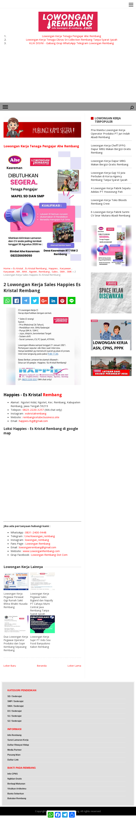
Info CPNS (12, 774)
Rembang (44, 271)
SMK (69, 271)
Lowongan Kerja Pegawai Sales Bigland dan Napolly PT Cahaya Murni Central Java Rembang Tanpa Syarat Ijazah (41, 603)
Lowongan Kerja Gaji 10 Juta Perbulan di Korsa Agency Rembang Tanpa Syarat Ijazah (109, 176)
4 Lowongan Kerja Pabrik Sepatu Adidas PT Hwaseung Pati (111, 189)
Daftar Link (13, 760)
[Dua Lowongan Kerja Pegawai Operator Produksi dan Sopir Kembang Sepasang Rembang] (16, 624)
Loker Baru (10, 665)
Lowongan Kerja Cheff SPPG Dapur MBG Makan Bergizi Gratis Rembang (111, 149)
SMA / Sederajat (15, 706)
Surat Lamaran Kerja (18, 740)
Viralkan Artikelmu (16, 788)
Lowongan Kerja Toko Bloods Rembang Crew (109, 201)
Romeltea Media (10, 817)
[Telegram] (26, 300)
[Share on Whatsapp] (7, 300)
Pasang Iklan (13, 755)
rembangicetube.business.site (41, 417)
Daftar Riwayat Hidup (18, 745)
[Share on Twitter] (35, 300)
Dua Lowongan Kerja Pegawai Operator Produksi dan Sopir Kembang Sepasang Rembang (16, 643)
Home (7, 268)
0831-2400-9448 (35, 532)
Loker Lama (74, 665)
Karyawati (9, 271)
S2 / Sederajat (14, 721)
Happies (53, 268)
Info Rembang (14, 735)
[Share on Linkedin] (53, 300)
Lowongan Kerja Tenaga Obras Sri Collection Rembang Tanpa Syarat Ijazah (71, 39)
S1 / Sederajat (14, 716)
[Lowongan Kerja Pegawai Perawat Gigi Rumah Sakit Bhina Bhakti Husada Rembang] (16, 581)
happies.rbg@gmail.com (33, 421)
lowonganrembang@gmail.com (37, 547)
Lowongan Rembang (37, 543)
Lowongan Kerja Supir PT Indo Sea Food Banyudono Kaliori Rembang (40, 641)
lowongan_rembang (37, 540)
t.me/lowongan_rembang (39, 536)
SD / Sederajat (14, 696)
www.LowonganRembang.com (41, 551)
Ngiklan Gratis (14, 779)
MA (18, 271)
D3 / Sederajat (14, 711)
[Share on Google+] (44, 300)
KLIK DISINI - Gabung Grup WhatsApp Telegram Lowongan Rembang (71, 43)
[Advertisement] (68, 76)
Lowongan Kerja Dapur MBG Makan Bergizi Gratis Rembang (109, 162)
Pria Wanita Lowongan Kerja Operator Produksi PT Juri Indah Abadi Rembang (110, 133)
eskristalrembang (35, 413)
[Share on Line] (71, 300)
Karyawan (65, 268)
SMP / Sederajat (15, 701)
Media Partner (14, 750)
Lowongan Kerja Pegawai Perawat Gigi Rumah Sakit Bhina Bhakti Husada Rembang (15, 600)
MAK (24, 271)
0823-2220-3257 (33, 409)
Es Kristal (18, 268)
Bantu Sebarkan (15, 793)
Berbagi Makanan (16, 783)
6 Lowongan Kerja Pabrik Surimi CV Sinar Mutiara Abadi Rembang (110, 213)
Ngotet (33, 271)
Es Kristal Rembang (36, 268)
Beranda (42, 665)
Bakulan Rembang (16, 798)
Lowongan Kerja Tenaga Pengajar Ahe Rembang (71, 36)
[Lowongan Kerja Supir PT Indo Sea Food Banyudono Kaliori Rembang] (42, 624)
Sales (55, 271)
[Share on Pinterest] (62, 300)
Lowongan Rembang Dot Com (49, 554)
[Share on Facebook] (17, 300)
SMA (62, 271)
